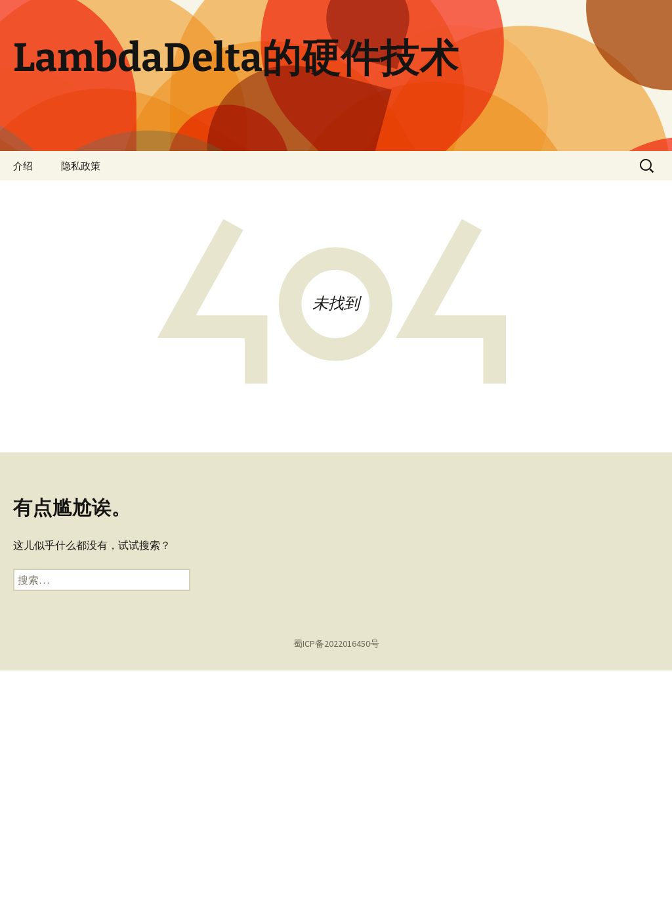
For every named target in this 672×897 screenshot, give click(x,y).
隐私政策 (80, 166)
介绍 (23, 166)
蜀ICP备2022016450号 (336, 643)
